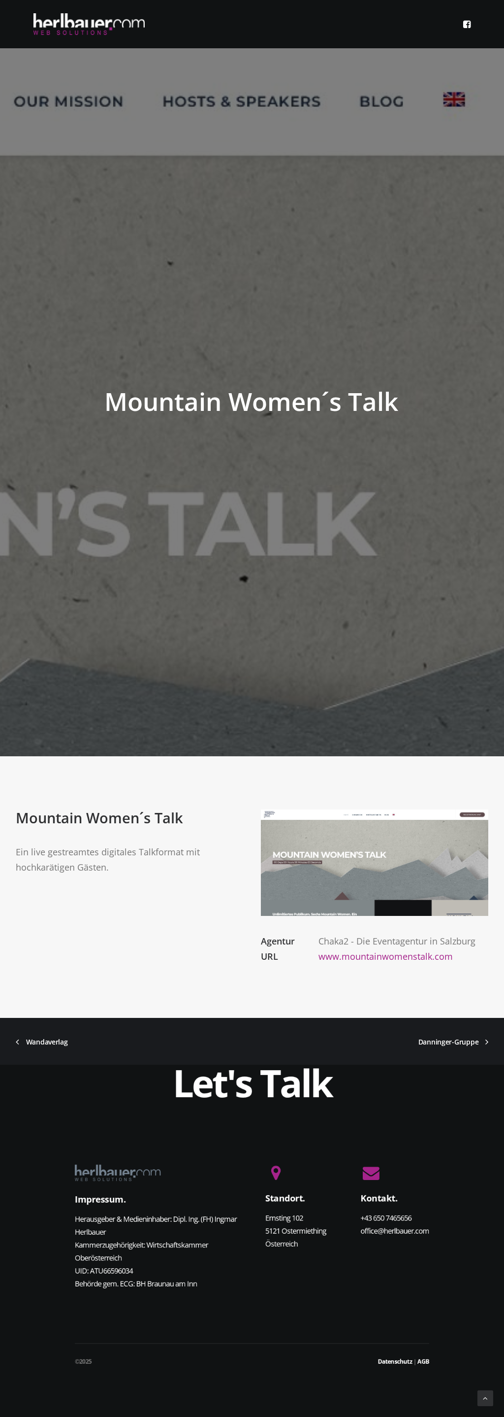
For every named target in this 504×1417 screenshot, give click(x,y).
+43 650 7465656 (386, 1218)
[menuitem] (466, 24)
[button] (466, 24)
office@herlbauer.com (395, 1231)
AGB (423, 1361)
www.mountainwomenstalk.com (385, 956)
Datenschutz (395, 1361)
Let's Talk (251, 1083)
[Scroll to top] (485, 1397)
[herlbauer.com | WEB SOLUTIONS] (89, 24)
